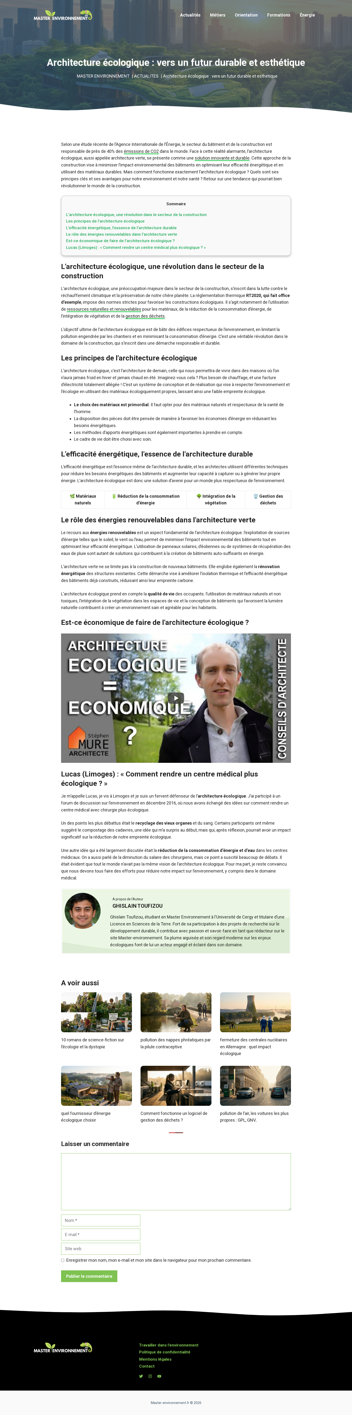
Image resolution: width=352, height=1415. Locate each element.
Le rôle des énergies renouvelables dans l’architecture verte (121, 234)
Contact (147, 1366)
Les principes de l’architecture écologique (105, 221)
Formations (278, 14)
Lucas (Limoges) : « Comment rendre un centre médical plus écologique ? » (136, 247)
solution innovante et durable (222, 157)
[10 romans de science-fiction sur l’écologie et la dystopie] (96, 1028)
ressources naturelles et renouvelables (104, 309)
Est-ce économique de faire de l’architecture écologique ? (120, 240)
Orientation (246, 14)
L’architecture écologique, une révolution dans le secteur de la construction (136, 214)
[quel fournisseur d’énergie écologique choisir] (96, 1102)
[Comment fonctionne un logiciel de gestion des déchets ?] (176, 1102)
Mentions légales (155, 1359)
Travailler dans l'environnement (169, 1345)
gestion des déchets (145, 316)
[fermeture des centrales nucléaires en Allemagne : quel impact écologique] (255, 1028)
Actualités (190, 14)
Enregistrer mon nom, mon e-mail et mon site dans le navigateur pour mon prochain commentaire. (159, 1260)
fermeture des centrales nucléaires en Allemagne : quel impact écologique (253, 1046)
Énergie (307, 14)
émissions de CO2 (141, 151)
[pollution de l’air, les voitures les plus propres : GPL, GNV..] (255, 1102)
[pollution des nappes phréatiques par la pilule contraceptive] (176, 1028)
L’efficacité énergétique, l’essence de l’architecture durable (121, 227)
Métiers (217, 14)
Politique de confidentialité (164, 1352)
